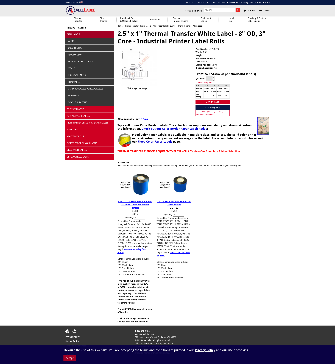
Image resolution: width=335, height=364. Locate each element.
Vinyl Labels (73, 129)
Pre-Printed (155, 19)
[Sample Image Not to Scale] (137, 67)
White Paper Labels (161, 26)
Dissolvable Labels (77, 150)
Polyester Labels (75, 109)
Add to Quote (212, 107)
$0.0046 (213, 92)
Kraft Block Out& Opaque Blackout (129, 19)
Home (120, 26)
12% (213, 96)
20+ (226, 85)
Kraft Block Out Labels (80, 61)
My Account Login (259, 10)
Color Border (75, 48)
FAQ (267, 2)
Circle (71, 68)
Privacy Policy (72, 337)
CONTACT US (218, 2)
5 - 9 (213, 85)
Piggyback (73, 95)
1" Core (144, 119)
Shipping (234, 2)
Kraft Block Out (75, 136)
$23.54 (226, 89)
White (71, 41)
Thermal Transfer (78, 19)
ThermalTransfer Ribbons (180, 19)
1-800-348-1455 (193, 10)
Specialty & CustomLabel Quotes (257, 19)
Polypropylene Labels (78, 116)
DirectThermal (104, 19)
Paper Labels (73, 34)
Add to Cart (212, 102)
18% (226, 96)
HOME (189, 2)
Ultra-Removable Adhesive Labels (85, 89)
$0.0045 (219, 92)
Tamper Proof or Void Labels (82, 143)
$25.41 (213, 89)
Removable (74, 82)
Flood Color (75, 55)
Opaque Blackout (77, 102)
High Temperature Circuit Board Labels (87, 123)
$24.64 (220, 89)
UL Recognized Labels (78, 157)
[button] (263, 335)
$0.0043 (226, 92)
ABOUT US (202, 2)
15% (219, 96)
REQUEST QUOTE (252, 2)
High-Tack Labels (77, 75)
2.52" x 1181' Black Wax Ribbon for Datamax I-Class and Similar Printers (135, 204)
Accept (70, 358)
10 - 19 (219, 85)
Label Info (231, 19)
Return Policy (72, 341)
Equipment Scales (206, 19)
